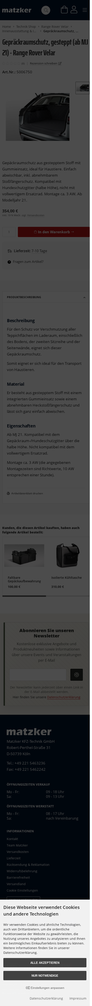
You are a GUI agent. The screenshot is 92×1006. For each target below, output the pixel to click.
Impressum (77, 998)
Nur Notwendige (44, 975)
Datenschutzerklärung (46, 998)
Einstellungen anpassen (47, 988)
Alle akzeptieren (44, 962)
